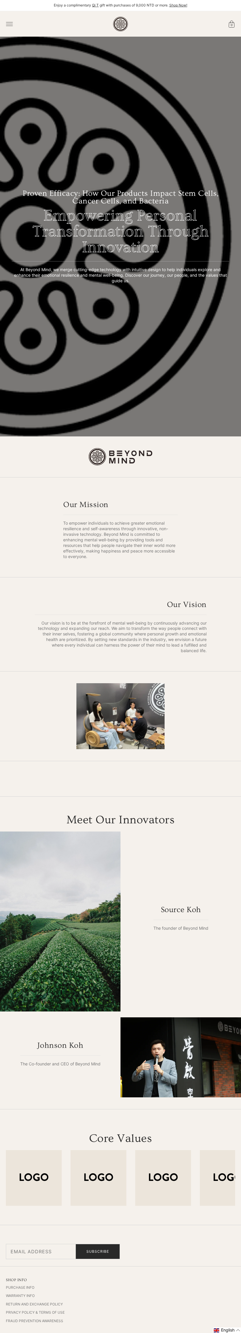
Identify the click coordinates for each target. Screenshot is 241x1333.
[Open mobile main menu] (9, 24)
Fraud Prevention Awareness (34, 1321)
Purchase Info (20, 1287)
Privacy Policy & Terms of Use (35, 1312)
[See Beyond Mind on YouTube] (217, 1251)
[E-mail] (229, 1251)
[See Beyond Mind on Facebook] (194, 1251)
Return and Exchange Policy (34, 1304)
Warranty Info (20, 1295)
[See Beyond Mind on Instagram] (205, 1251)
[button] (227, 1330)
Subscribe (97, 1251)
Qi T (95, 5)
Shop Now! (178, 5)
